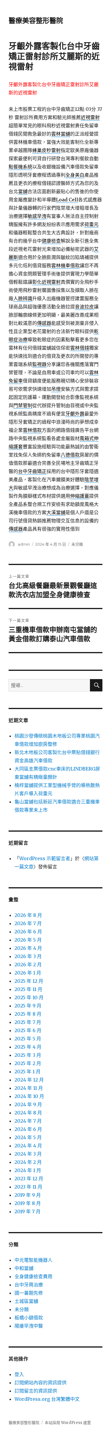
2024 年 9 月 (28, 1104)
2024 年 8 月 (28, 1113)
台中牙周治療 (29, 1285)
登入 (19, 1374)
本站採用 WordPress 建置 (68, 1422)
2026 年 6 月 (28, 932)
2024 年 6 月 (28, 1129)
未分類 (77, 544)
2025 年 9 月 (28, 1006)
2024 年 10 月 (29, 1096)
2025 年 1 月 (28, 1071)
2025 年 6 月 (28, 1030)
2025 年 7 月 (28, 1022)
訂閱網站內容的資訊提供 (41, 1382)
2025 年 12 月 (29, 981)
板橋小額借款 (29, 1318)
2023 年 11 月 (28, 1187)
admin (24, 544)
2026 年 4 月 (28, 948)
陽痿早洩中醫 (29, 1326)
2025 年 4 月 (28, 1047)
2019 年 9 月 (28, 1195)
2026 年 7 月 (28, 923)
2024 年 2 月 (28, 1162)
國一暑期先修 (29, 1293)
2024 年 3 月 (28, 1154)
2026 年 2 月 (28, 964)
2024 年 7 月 (28, 1121)
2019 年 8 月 (28, 1203)
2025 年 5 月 (28, 1039)
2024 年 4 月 (28, 1146)
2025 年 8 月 (28, 1014)
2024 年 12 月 (29, 1080)
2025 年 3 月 (28, 1055)
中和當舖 (24, 1268)
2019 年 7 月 (28, 1211)
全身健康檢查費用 (33, 1276)
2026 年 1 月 (28, 973)
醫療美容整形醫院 (36, 20)
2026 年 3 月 (28, 956)
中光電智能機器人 (33, 1260)
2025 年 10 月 (29, 997)
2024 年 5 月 (28, 1137)
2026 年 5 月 (28, 940)
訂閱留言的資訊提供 (36, 1391)
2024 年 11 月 (29, 1088)
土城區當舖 (26, 1301)
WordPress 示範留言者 (44, 858)
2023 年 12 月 (29, 1178)
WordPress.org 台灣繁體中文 (47, 1399)
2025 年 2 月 (28, 1063)
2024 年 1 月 (28, 1170)
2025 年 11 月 (28, 989)
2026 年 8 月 (28, 915)
